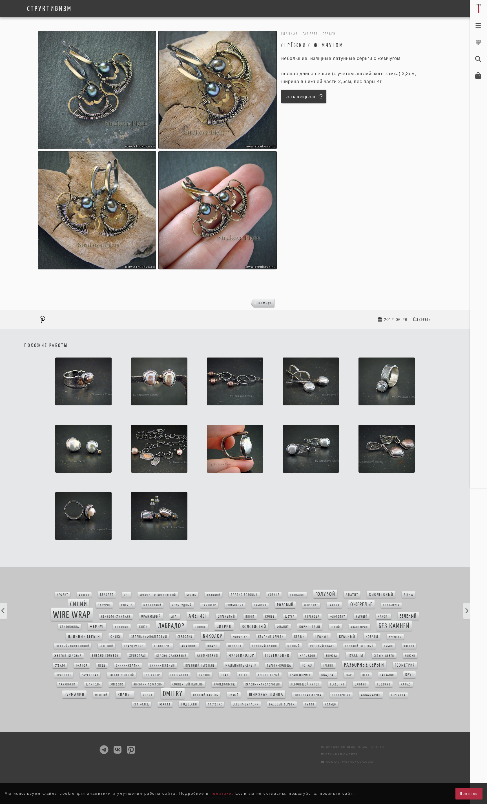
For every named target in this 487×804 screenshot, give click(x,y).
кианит (125, 694)
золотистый (254, 626)
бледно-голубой (105, 656)
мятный (293, 646)
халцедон (307, 656)
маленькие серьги (241, 665)
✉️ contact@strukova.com (347, 761)
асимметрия (207, 655)
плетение (215, 704)
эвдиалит (297, 595)
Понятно (469, 793)
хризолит (63, 675)
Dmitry (173, 693)
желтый (101, 695)
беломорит (162, 646)
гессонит (337, 684)
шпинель (93, 684)
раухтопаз (90, 675)
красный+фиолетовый (262, 684)
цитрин (224, 626)
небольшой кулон (305, 684)
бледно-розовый (244, 595)
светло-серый (269, 675)
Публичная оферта (339, 754)
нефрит (62, 595)
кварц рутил (134, 646)
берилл (165, 704)
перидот (235, 646)
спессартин (180, 675)
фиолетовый (381, 594)
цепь (366, 675)
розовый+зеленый (359, 646)
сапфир (361, 684)
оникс (115, 636)
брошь (191, 595)
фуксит (84, 595)
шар (349, 675)
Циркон (204, 675)
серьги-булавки (246, 704)
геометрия (405, 665)
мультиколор (241, 655)
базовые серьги (282, 704)
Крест (243, 675)
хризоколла (69, 627)
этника (200, 627)
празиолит (67, 684)
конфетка (240, 637)
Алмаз (406, 684)
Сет (126, 595)
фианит (283, 627)
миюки (410, 656)
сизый (234, 695)
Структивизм (49, 8)
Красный (347, 636)
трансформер (300, 675)
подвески (189, 704)
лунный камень (205, 695)
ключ (143, 627)
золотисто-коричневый (158, 595)
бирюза (331, 656)
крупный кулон (264, 646)
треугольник (277, 655)
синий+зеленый (162, 665)
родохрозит (341, 695)
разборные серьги (364, 665)
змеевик (116, 684)
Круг (409, 674)
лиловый (213, 595)
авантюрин (359, 627)
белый (299, 636)
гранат (322, 636)
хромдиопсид (224, 684)
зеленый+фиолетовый (149, 637)
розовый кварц (322, 646)
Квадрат (328, 675)
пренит (328, 665)
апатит (352, 594)
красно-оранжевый (171, 656)
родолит (384, 684)
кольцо (330, 704)
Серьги (425, 319)
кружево (395, 637)
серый (335, 627)
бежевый (106, 646)
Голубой (325, 594)
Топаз (307, 665)
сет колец (141, 704)
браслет (107, 594)
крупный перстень (200, 665)
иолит (147, 695)
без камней (394, 626)
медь (102, 665)
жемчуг (265, 302)
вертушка (398, 695)
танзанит (387, 675)
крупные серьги (271, 637)
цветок (409, 646)
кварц (212, 646)
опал (225, 675)
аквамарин (371, 695)
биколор (212, 636)
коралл (372, 636)
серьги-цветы (384, 656)
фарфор (82, 665)
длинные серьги (84, 636)
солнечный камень (187, 684)
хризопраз (137, 656)
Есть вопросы (301, 96)
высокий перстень (148, 684)
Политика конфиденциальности (352, 747)
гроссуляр (152, 675)
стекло (60, 665)
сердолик (185, 637)
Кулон (310, 704)
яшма (408, 594)
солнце (274, 595)
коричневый (309, 626)
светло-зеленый (121, 675)
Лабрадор (171, 626)
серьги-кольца (279, 665)
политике (221, 793)
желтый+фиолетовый (72, 646)
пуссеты (355, 655)
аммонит (122, 627)
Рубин (388, 646)
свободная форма (308, 695)
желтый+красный (68, 656)
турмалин (74, 694)
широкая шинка (266, 694)
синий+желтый (128, 665)
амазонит (189, 646)
